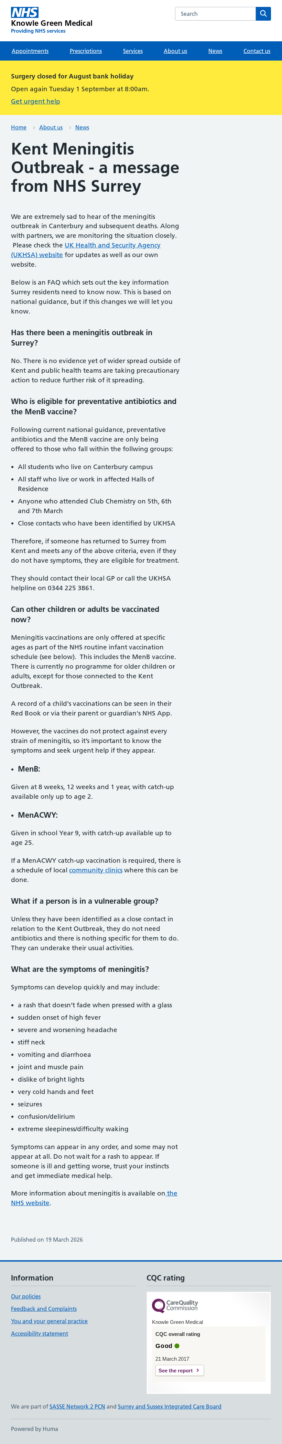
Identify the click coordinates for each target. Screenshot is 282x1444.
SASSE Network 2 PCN (77, 1406)
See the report (176, 1370)
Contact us (256, 50)
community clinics (95, 870)
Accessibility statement (39, 1333)
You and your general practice (49, 1321)
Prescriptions (86, 50)
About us (175, 50)
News (215, 50)
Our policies (26, 1296)
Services (133, 50)
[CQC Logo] (175, 1306)
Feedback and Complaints (44, 1308)
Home (18, 127)
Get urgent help (35, 101)
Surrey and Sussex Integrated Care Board (169, 1406)
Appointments (30, 50)
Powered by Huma (34, 1428)
